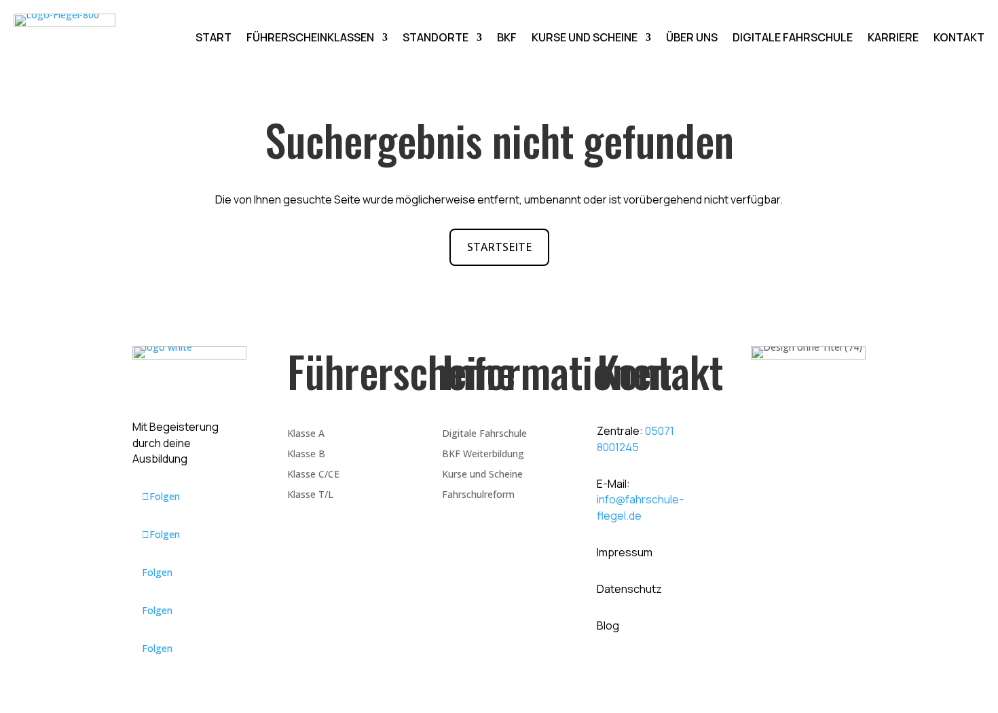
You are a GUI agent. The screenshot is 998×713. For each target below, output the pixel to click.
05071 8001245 (635, 439)
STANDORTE (435, 39)
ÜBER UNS (692, 39)
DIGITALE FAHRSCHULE (793, 39)
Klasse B (306, 454)
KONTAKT (959, 39)
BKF (507, 39)
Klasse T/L (310, 495)
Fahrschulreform (478, 495)
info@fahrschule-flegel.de (640, 507)
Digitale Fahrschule (484, 434)
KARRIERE (893, 39)
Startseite (499, 246)
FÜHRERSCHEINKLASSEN (310, 39)
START (214, 39)
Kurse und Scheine (482, 474)
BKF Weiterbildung (483, 454)
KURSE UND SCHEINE (584, 39)
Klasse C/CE (313, 474)
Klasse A (306, 434)
